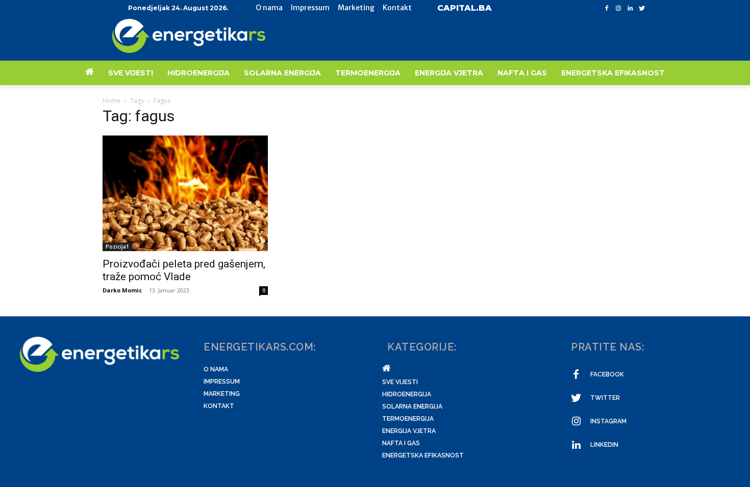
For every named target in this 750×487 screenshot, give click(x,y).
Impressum (222, 381)
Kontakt (219, 406)
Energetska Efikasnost (423, 455)
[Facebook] (607, 8)
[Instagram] (618, 8)
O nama (216, 369)
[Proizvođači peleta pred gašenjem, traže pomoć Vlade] (185, 193)
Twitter (605, 397)
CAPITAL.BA (464, 8)
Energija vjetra (409, 431)
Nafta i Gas (401, 443)
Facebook (607, 374)
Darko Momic (122, 290)
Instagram (608, 421)
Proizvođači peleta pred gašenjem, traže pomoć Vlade (184, 270)
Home (111, 100)
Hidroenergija (406, 394)
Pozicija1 (117, 246)
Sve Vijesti (400, 382)
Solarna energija (412, 406)
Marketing (222, 393)
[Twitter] (641, 8)
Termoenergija (408, 418)
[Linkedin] (630, 8)
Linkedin (604, 444)
